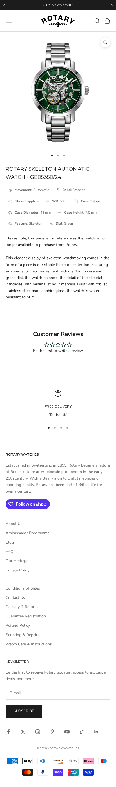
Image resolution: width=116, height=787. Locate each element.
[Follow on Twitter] (23, 732)
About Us (14, 523)
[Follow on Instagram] (38, 732)
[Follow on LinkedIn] (96, 732)
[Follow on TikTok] (81, 732)
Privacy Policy (18, 570)
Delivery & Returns (22, 607)
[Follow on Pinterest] (52, 732)
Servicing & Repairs (22, 634)
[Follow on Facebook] (8, 732)
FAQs (10, 551)
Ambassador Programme (28, 533)
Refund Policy (18, 625)
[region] (58, 404)
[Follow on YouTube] (67, 732)
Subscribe (24, 711)
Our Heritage (17, 561)
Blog (10, 542)
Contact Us (15, 597)
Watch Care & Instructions (29, 644)
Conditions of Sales (23, 588)
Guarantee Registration (26, 616)
